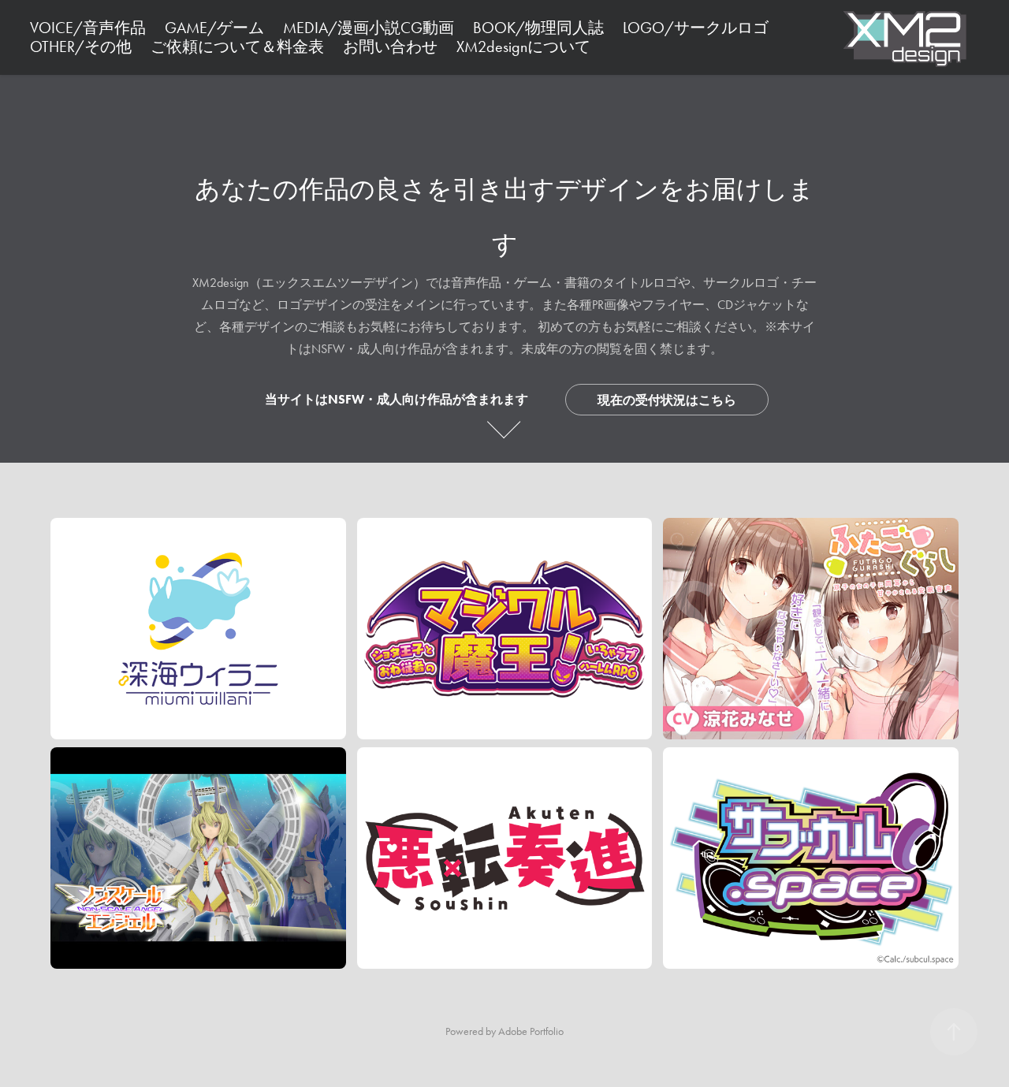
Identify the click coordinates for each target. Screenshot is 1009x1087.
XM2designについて (523, 46)
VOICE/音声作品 (88, 27)
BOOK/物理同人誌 (538, 27)
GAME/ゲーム (214, 27)
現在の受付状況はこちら (667, 400)
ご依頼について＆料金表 (237, 46)
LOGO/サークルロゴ (696, 27)
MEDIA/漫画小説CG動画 (368, 27)
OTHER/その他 (81, 46)
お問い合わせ (390, 46)
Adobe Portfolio (531, 1031)
